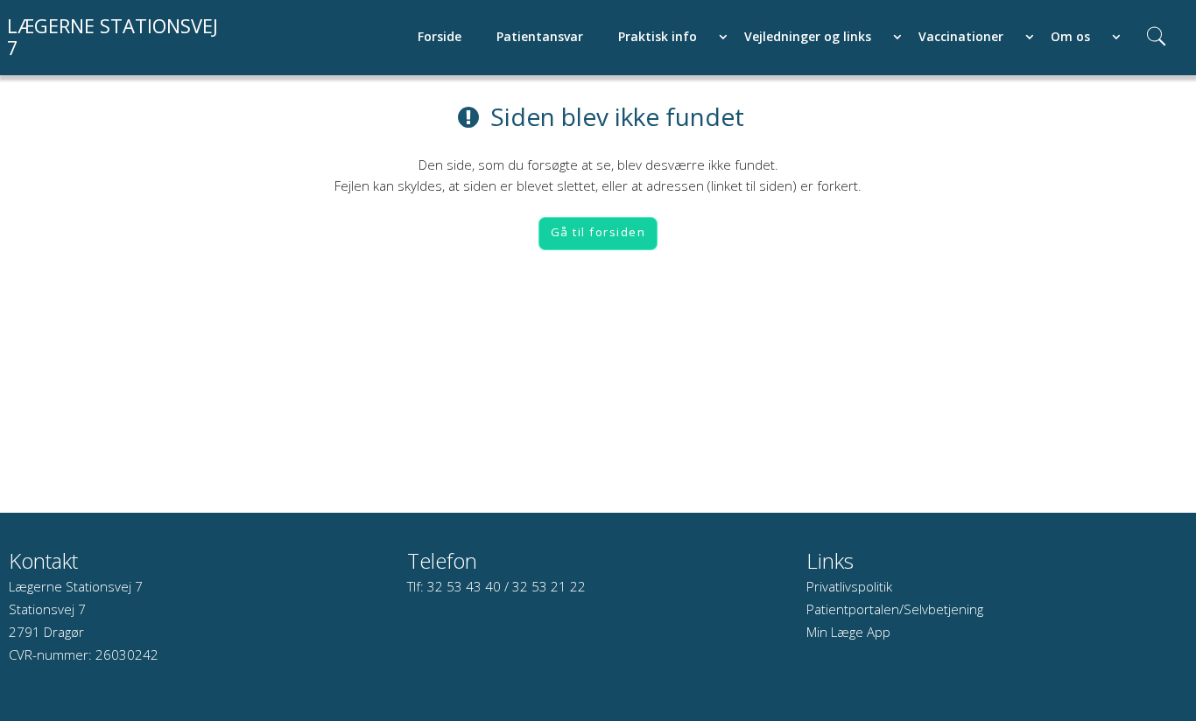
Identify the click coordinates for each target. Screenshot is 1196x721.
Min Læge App (848, 631)
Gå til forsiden (598, 232)
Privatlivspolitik (849, 586)
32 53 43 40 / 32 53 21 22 (506, 586)
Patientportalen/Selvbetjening (894, 609)
